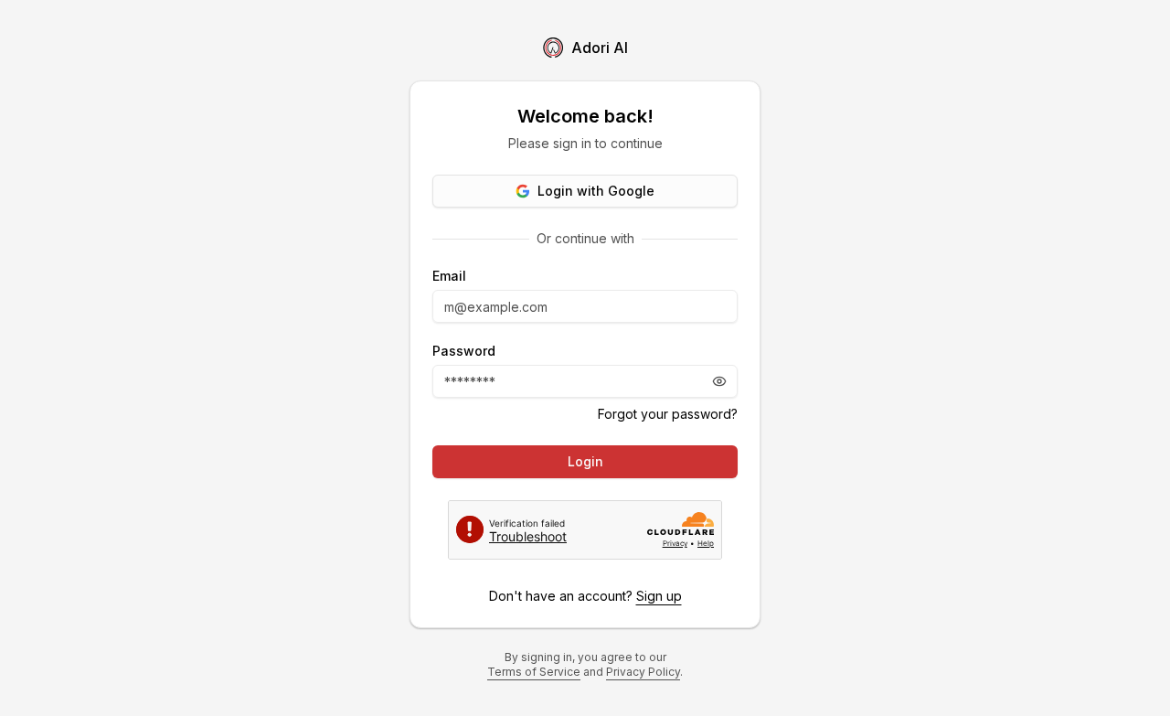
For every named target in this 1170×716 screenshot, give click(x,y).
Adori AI (599, 47)
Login (585, 461)
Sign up (659, 596)
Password (463, 351)
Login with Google (595, 190)
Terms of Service (533, 672)
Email (449, 276)
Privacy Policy (643, 672)
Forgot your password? (668, 414)
